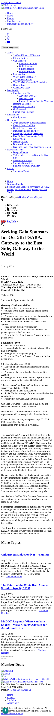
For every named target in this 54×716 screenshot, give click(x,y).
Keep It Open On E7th (24, 125)
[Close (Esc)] (2, 656)
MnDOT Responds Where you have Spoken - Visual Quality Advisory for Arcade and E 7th (24, 625)
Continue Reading (14, 576)
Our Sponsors (19, 60)
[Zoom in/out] (11, 656)
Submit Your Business (23, 112)
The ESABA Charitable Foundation (30, 82)
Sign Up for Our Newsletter (26, 166)
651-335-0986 (15, 689)
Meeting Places (20, 141)
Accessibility (13, 703)
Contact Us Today (21, 87)
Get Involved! (19, 109)
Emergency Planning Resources (28, 133)
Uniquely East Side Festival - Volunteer (25, 554)
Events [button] (10, 168)
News (10, 15)
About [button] (10, 52)
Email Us (26, 689)
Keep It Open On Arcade (25, 128)
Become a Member (22, 104)
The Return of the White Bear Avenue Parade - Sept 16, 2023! (24, 587)
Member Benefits (21, 93)
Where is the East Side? (24, 77)
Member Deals (14, 21)
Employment (19, 139)
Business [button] (11, 120)
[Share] (5, 656)
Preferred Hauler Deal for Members (36, 101)
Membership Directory (24, 106)
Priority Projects (20, 58)
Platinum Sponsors (28, 63)
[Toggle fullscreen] (8, 656)
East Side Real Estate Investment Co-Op (32, 147)
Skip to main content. (11, 2)
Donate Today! (20, 85)
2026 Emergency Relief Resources (29, 122)
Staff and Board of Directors (26, 55)
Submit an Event (21, 171)
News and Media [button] (15, 149)
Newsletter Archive (22, 160)
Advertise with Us (27, 95)
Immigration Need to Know (20, 23)
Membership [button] (13, 90)
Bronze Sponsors (27, 71)
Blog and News (20, 152)
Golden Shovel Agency (12, 713)
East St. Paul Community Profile (28, 136)
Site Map (11, 700)
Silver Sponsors (26, 69)
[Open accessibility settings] (5, 711)
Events (10, 18)
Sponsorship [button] (13, 114)
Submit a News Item (23, 163)
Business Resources (22, 144)
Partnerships (19, 74)
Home (10, 13)
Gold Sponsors (26, 66)
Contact (11, 697)
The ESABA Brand (22, 79)
